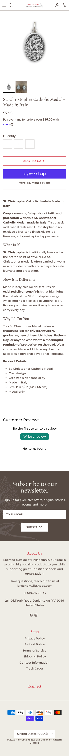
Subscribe (34, 527)
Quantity (9, 136)
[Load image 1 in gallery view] (34, 45)
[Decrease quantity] (7, 144)
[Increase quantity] (29, 144)
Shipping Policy (34, 656)
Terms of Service (34, 650)
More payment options (34, 182)
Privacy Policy (35, 638)
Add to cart (34, 161)
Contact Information (34, 662)
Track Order (34, 668)
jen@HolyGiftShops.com (34, 585)
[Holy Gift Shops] (34, 5)
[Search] (12, 5)
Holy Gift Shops (24, 739)
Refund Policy (35, 644)
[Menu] (4, 5)
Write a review (34, 436)
